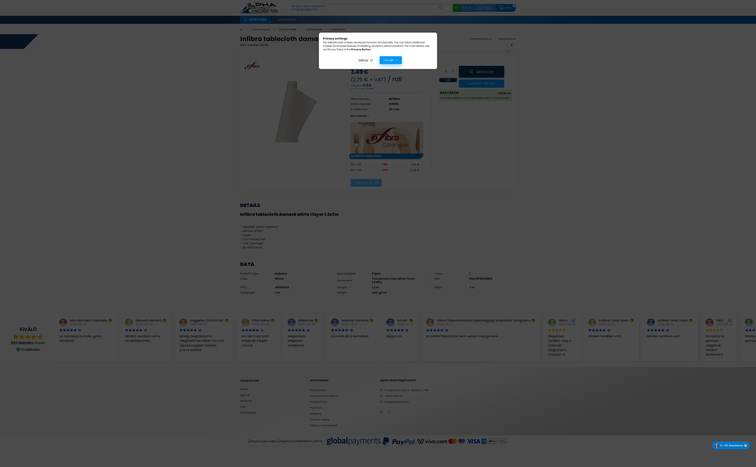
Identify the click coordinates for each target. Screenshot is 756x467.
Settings (363, 60)
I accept (389, 60)
